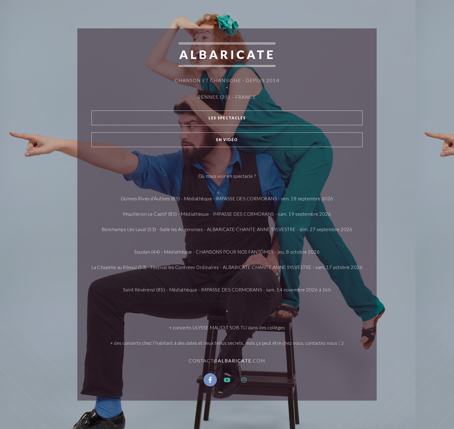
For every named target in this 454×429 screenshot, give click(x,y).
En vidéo (227, 139)
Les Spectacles (227, 118)
